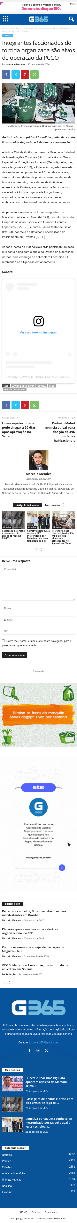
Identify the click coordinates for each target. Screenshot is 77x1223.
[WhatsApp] (34, 74)
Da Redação (9, 974)
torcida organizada (14, 389)
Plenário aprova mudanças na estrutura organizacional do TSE (30, 931)
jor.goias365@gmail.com (44, 1042)
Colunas (36, 1212)
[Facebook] (6, 74)
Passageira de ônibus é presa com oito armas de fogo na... (49, 1101)
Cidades (15, 28)
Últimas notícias (11, 1179)
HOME (23, 1212)
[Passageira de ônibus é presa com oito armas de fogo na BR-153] (13, 520)
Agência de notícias (14, 1173)
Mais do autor (53, 505)
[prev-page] (36, 550)
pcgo (51, 386)
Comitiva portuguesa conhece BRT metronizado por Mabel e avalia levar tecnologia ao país (38, 535)
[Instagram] (39, 1051)
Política (6, 1161)
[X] (15, 74)
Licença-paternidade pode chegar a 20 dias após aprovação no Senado (19, 429)
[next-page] (41, 550)
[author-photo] (38, 460)
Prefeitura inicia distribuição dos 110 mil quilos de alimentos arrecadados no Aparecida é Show (63, 537)
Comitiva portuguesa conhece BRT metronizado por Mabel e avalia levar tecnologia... (49, 1122)
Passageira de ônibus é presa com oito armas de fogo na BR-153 (13, 534)
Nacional (7, 1185)
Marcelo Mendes (15, 64)
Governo (7, 1192)
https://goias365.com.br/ (38, 479)
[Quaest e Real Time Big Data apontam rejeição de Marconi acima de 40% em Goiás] (12, 1083)
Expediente (51, 1212)
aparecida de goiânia (23, 386)
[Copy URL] (44, 74)
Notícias (7, 1154)
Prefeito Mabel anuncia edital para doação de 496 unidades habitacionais (59, 431)
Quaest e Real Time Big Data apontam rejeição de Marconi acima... (46, 1082)
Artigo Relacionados (27, 505)
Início (4, 28)
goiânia (42, 386)
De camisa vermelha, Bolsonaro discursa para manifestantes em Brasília (34, 913)
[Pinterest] (25, 74)
